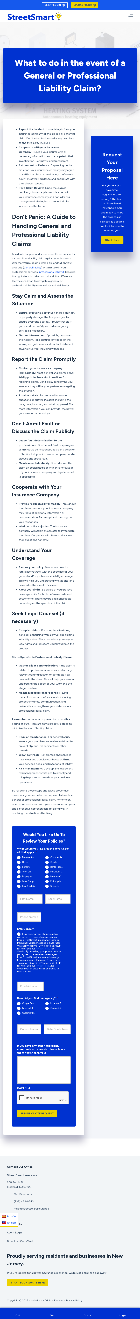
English (11, 1222)
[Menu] (130, 16)
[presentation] (43, 1098)
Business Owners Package (58, 876)
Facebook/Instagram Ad (30, 1008)
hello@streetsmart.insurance (31, 1208)
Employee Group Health (30, 876)
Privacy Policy (43, 948)
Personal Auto (29, 857)
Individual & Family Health (58, 872)
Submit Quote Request (37, 1113)
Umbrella (54, 886)
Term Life (26, 872)
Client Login (53, 5)
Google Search (29, 1003)
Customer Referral (30, 1013)
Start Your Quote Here (27, 1282)
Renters (26, 867)
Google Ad (55, 1008)
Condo (53, 862)
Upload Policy (83, 5)
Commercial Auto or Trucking (58, 857)
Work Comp (27, 881)
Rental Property (57, 867)
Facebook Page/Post (58, 1003)
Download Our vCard (20, 1241)
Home (25, 862)
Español (11, 1216)
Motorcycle (55, 881)
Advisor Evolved (54, 1300)
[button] (112, 240)
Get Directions (23, 1194)
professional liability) (51, 272)
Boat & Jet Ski (28, 886)
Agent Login (14, 1232)
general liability (32, 267)
